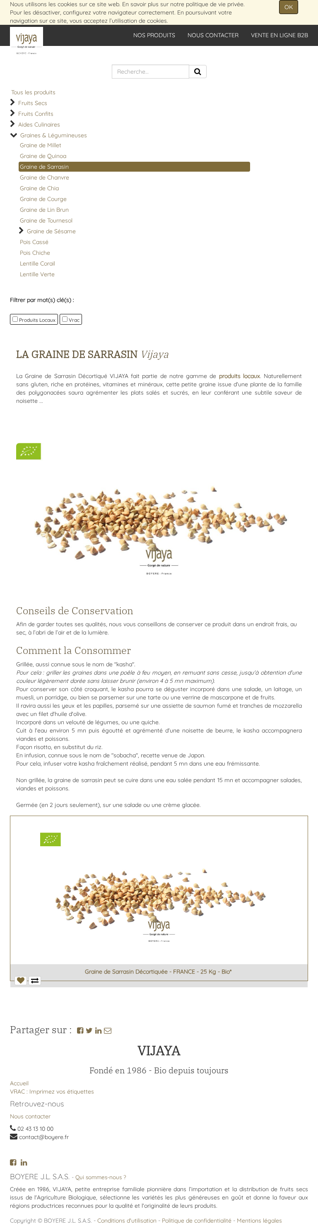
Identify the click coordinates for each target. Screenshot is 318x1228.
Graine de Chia (39, 188)
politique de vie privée (214, 4)
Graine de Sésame (51, 231)
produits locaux (239, 376)
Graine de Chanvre (44, 177)
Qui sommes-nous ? (100, 1176)
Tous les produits (33, 92)
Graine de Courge (43, 199)
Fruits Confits (35, 113)
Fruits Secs (32, 103)
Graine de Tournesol (46, 220)
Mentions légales (259, 1220)
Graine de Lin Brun (44, 209)
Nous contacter (30, 1116)
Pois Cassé (34, 242)
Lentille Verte (37, 274)
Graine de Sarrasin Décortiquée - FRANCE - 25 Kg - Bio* (158, 971)
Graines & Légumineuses (53, 135)
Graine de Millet (40, 145)
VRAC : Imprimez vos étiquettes (52, 1091)
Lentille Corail (37, 263)
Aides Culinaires (39, 124)
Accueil (19, 1083)
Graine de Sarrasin (44, 166)
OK (288, 7)
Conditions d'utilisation (127, 1220)
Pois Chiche (35, 252)
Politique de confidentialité (196, 1220)
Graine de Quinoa (43, 156)
